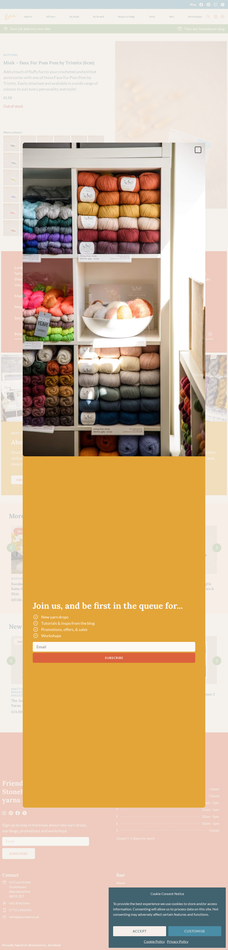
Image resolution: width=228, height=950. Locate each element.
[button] (198, 150)
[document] (114, 475)
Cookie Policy (154, 941)
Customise (194, 931)
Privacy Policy (177, 941)
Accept (140, 931)
